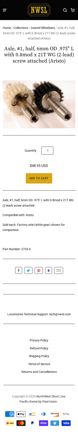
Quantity (30, 150)
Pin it (39, 270)
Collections (20, 28)
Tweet (28, 270)
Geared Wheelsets (43, 28)
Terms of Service (39, 364)
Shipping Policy (39, 356)
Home (7, 28)
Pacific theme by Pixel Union (38, 401)
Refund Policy (39, 348)
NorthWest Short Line (39, 71)
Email (58, 270)
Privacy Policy (39, 340)
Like (18, 270)
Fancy (48, 270)
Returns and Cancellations (39, 372)
